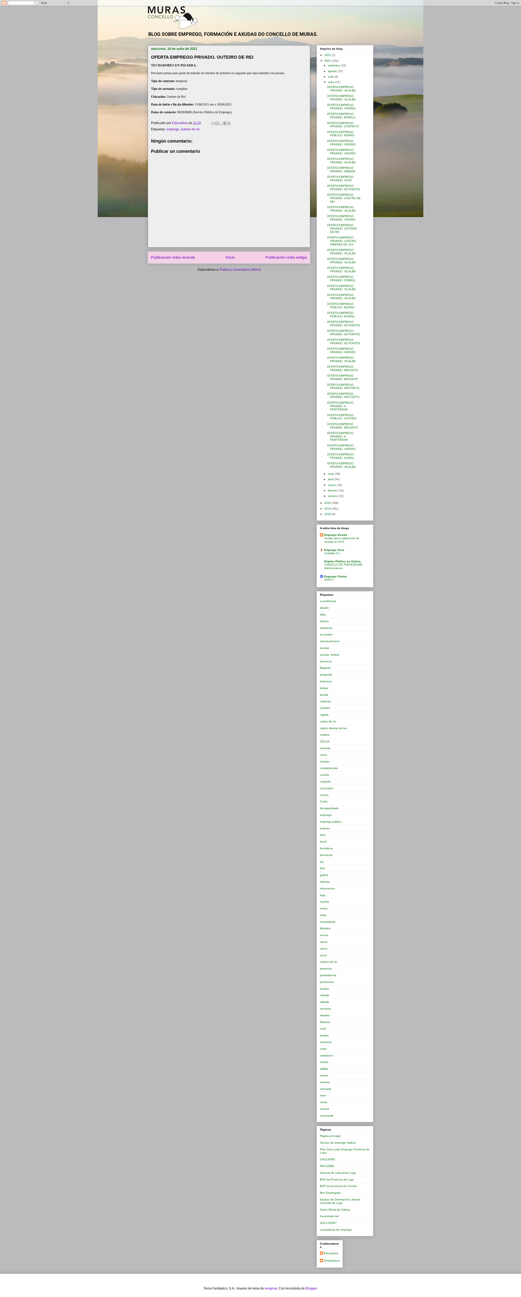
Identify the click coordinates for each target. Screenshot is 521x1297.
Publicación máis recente (173, 257)
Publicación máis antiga (286, 257)
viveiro (324, 1075)
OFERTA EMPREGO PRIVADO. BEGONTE (342, 368)
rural (323, 1028)
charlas (324, 761)
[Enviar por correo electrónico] (213, 123)
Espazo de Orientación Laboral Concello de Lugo (340, 1201)
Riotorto (325, 1022)
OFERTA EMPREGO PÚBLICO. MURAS (340, 133)
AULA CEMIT (328, 1222)
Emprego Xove (334, 550)
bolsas (324, 688)
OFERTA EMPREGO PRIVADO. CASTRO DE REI (344, 198)
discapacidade (329, 808)
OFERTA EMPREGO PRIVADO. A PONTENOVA (340, 406)
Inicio (230, 257)
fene (323, 834)
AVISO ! (329, 579)
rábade (324, 1002)
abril (331, 479)
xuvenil (324, 1108)
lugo (322, 895)
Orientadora (331, 1260)
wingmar (271, 1288)
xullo (331, 76)
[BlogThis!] (217, 123)
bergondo (326, 674)
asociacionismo (330, 641)
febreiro (333, 490)
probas (324, 988)
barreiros (326, 661)
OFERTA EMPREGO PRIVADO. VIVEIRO (341, 106)
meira (323, 908)
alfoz (323, 614)
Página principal (330, 1136)
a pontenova (328, 601)
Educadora (331, 1253)
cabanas (325, 701)
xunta (323, 1102)
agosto (332, 71)
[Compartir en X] (221, 123)
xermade (325, 1088)
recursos (325, 1008)
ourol (323, 955)
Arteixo (324, 621)
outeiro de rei (190, 129)
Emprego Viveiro (335, 576)
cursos (324, 795)
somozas (326, 1042)
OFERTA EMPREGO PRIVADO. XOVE (340, 178)
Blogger (311, 1288)
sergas (324, 1035)
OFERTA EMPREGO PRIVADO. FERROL (341, 278)
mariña (324, 901)
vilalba (324, 1068)
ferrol (323, 841)
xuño (331, 82)
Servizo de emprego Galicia (338, 1142)
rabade (324, 995)
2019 (328, 508)
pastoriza (326, 968)
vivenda (325, 1082)
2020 (328, 503)
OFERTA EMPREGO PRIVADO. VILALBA (341, 88)
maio (331, 473)
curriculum (326, 788)
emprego (172, 129)
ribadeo (325, 1015)
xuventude (326, 1115)
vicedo (324, 1062)
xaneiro (333, 496)
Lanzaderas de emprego (336, 1229)
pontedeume (328, 975)
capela (324, 714)
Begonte (325, 667)
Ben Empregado (330, 1192)
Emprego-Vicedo (335, 534)
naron (323, 941)
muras (324, 935)
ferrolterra (326, 848)
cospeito (325, 781)
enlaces (325, 828)
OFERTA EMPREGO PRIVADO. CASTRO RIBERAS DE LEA (341, 241)
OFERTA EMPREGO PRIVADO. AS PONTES (343, 187)
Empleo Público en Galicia (342, 561)
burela (324, 694)
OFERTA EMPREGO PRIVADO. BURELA (341, 115)
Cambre (325, 708)
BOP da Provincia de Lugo (337, 1179)
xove (323, 1095)
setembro (334, 65)
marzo (332, 485)
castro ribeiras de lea (333, 728)
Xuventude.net (329, 1216)
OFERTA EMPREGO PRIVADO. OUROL (340, 456)
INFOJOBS (327, 1166)
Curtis (323, 801)
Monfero (325, 928)
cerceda (325, 748)
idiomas (325, 881)
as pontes (326, 634)
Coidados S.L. (332, 553)
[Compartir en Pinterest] (229, 123)
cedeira (324, 734)
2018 (328, 514)
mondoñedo (327, 921)
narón (323, 948)
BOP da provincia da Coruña (338, 1186)
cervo (323, 754)
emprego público (330, 821)
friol (322, 868)
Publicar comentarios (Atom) (240, 269)
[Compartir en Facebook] (225, 123)
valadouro (326, 1055)
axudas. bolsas (329, 654)
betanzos (326, 681)
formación (326, 855)
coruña (324, 774)
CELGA (324, 741)
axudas (324, 648)
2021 (328, 60)
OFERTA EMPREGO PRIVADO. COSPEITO (343, 124)
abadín (324, 607)
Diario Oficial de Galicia (335, 1209)
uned (323, 1048)
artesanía (326, 628)
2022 (328, 55)
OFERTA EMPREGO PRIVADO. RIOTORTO (343, 386)
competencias (329, 768)
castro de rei (328, 721)
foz (322, 861)
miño (323, 915)
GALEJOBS (327, 1159)
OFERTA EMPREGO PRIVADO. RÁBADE (341, 169)
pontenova (327, 982)
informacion (327, 888)
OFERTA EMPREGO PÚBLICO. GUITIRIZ (342, 416)
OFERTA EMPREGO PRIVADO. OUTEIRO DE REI (342, 228)
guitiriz (324, 875)
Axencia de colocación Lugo (338, 1172)
